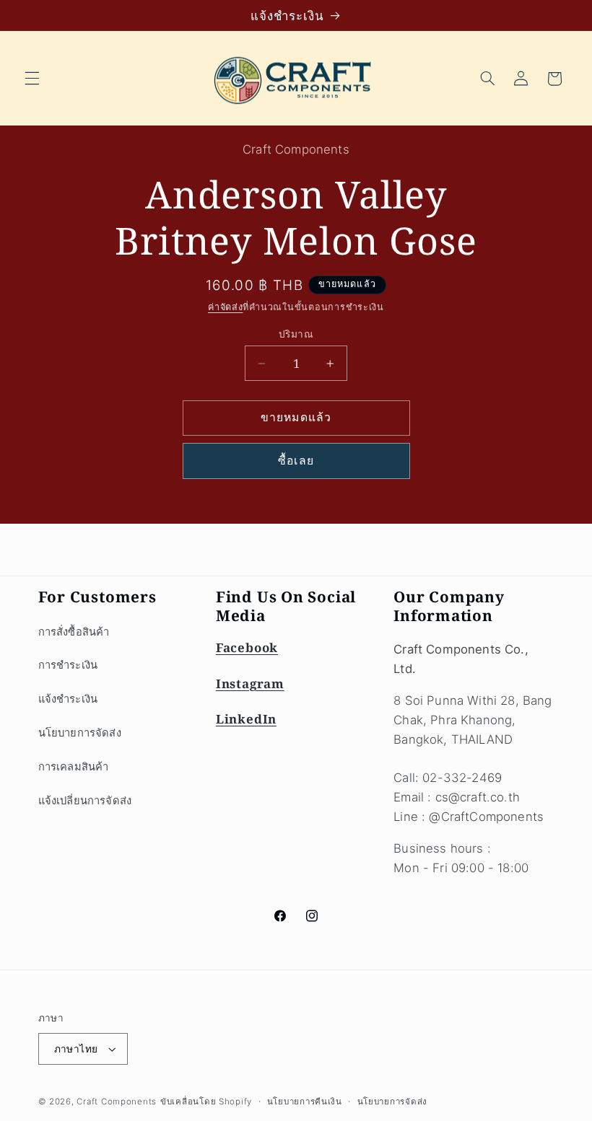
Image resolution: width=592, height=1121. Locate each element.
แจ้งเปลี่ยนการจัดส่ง (85, 800)
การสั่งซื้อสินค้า (74, 631)
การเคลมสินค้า (73, 766)
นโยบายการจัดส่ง (79, 732)
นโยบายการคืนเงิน (304, 1101)
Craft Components (117, 1101)
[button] (31, 78)
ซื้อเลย (295, 460)
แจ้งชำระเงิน (68, 699)
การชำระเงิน (68, 665)
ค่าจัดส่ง (225, 307)
